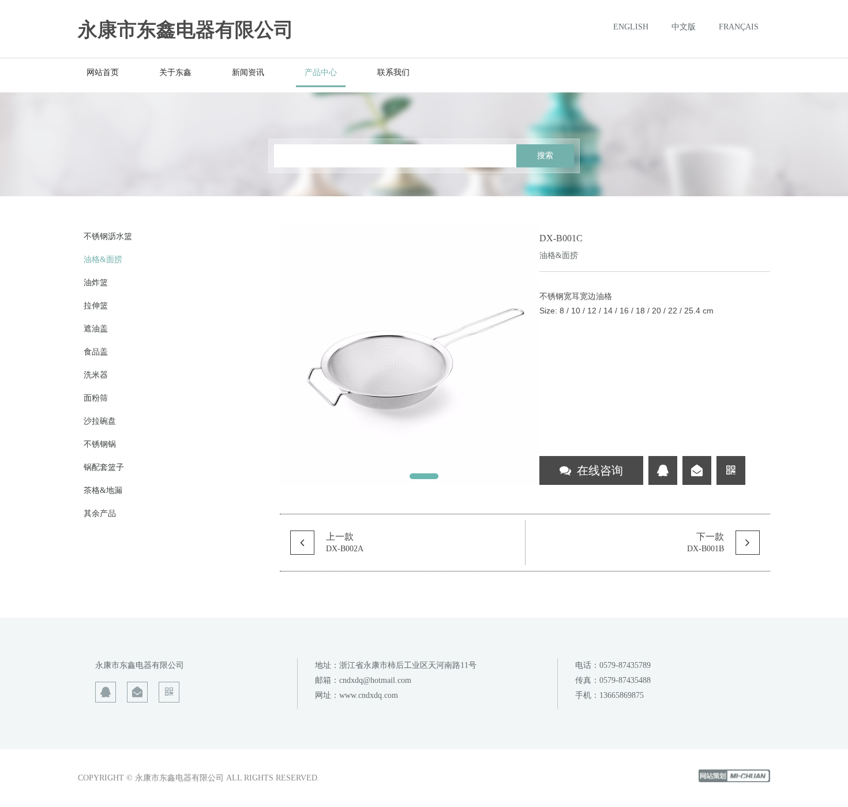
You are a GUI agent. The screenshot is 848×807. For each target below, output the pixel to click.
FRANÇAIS (739, 27)
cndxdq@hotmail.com (375, 680)
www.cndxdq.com (368, 695)
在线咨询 (600, 470)
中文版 (683, 27)
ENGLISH (630, 27)
